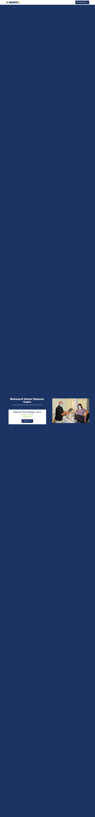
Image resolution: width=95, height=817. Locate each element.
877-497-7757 (27, 421)
